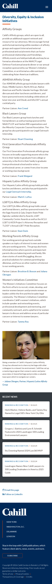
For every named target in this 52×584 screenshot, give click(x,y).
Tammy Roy (23, 321)
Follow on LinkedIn (14, 494)
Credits (29, 577)
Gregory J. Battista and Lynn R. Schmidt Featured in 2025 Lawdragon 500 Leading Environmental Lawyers (24, 431)
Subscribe (12, 555)
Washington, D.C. (15, 527)
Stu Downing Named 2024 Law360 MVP (24, 450)
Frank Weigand (25, 176)
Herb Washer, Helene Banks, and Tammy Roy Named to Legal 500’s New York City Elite (26, 411)
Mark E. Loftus (25, 197)
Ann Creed (23, 108)
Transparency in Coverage (13, 577)
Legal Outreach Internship (18, 191)
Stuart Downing (25, 139)
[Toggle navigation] (47, 7)
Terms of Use (7, 574)
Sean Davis (23, 231)
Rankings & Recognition (16, 405)
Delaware (12, 531)
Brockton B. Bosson (27, 271)
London (11, 536)
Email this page (12, 490)
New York (12, 522)
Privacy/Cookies (22, 574)
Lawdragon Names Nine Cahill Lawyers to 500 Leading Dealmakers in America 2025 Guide (24, 469)
